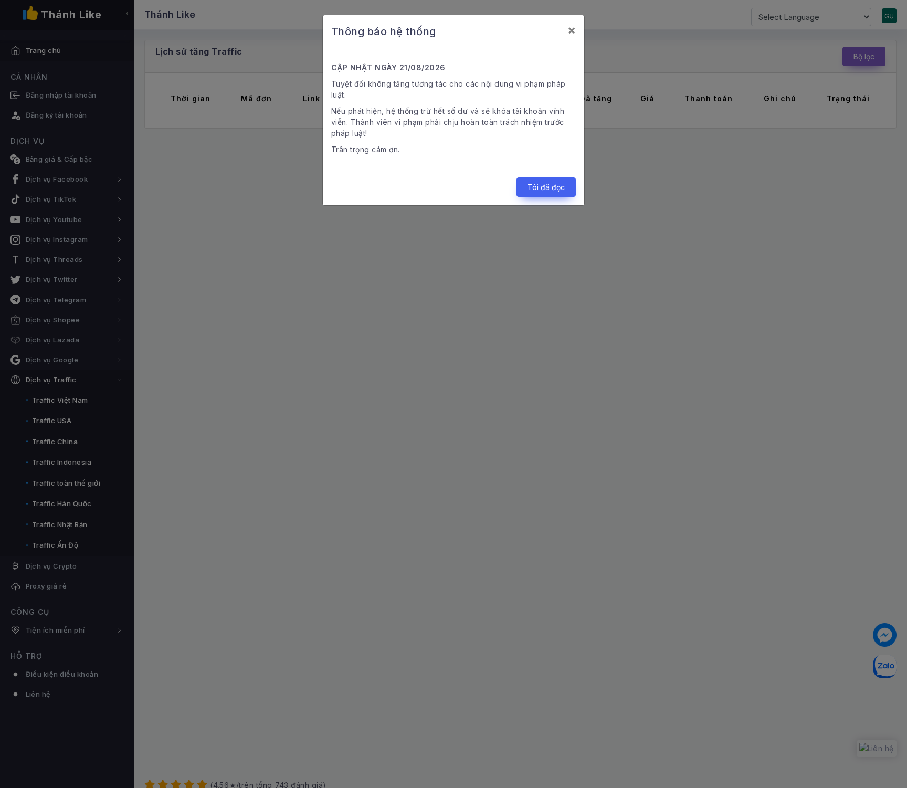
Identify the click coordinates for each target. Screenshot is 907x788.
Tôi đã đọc (546, 187)
